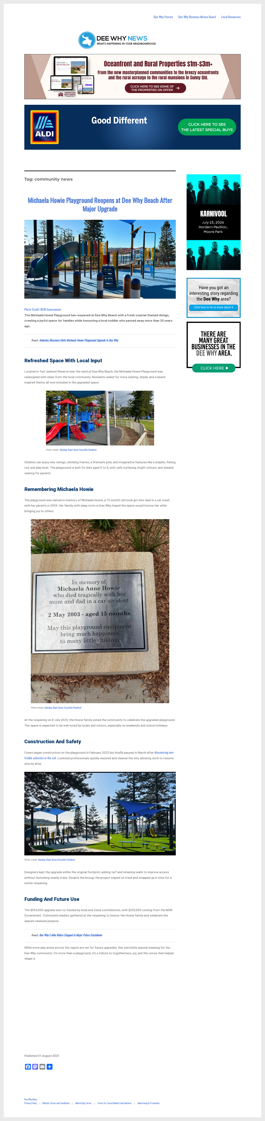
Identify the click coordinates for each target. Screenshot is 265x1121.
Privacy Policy (30, 1103)
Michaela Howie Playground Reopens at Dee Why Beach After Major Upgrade (100, 204)
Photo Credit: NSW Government (42, 309)
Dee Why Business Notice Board (197, 17)
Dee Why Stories (163, 17)
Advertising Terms (83, 1103)
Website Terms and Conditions (56, 1103)
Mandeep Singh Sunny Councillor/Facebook (77, 449)
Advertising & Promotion (149, 1103)
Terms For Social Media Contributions (115, 1103)
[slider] (217, 267)
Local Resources (231, 17)
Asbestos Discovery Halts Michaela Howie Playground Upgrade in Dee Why (78, 340)
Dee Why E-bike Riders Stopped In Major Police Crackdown (70, 935)
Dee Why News (30, 1099)
